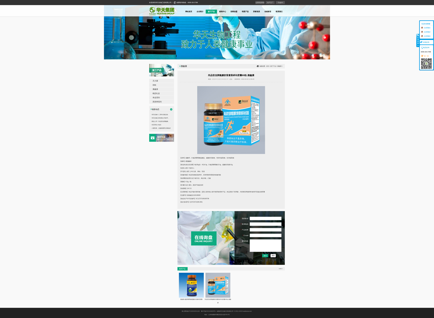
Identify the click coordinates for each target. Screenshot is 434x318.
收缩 (417, 40)
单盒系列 (156, 98)
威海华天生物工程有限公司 (220, 79)
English (280, 2)
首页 (267, 66)
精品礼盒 (156, 93)
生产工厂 (270, 2)
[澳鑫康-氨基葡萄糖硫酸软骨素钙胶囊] (191, 297)
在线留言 (267, 11)
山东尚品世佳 (260, 2)
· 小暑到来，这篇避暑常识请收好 (161, 128)
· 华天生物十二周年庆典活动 (159, 114)
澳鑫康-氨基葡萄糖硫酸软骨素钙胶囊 (191, 299)
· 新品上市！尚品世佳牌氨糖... (160, 121)
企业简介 (200, 11)
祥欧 (154, 85)
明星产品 (245, 11)
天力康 (155, 81)
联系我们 (279, 11)
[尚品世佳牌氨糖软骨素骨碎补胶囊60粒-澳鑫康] (217, 297)
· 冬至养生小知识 (156, 125)
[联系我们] (161, 141)
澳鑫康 (155, 89)
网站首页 (188, 11)
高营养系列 (157, 102)
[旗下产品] (171, 110)
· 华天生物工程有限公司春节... (160, 118)
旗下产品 (211, 11)
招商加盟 (234, 11)
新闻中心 (222, 11)
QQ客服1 (427, 28)
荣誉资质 (256, 11)
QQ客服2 (427, 32)
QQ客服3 (427, 36)
